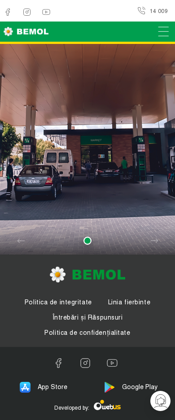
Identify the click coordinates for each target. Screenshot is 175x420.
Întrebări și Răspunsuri (87, 317)
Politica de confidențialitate (87, 332)
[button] (87, 241)
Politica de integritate (58, 302)
